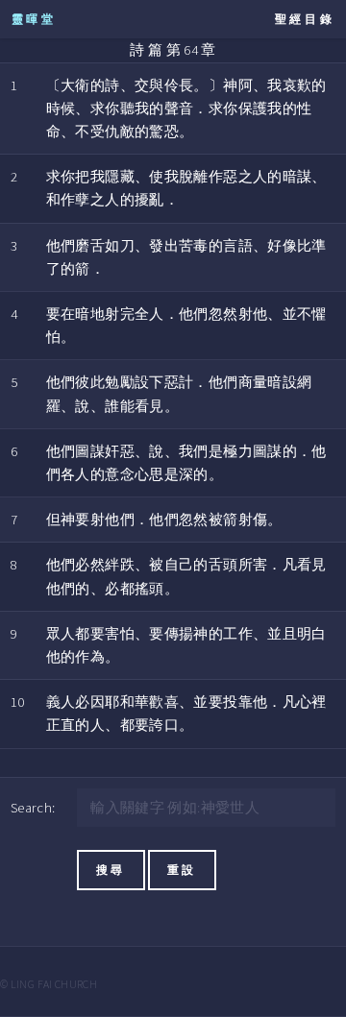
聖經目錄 (305, 19)
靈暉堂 (34, 19)
